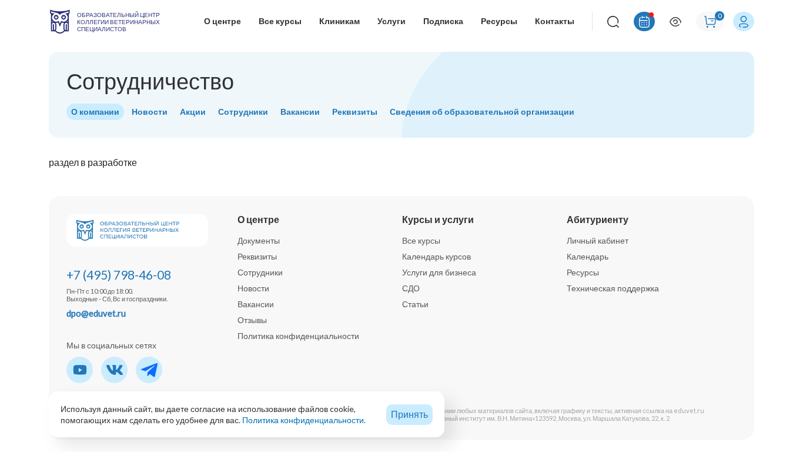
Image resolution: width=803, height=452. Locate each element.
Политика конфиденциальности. (304, 420)
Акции (193, 112)
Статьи (415, 304)
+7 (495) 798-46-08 (118, 274)
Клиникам (339, 21)
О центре (222, 21)
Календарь (587, 256)
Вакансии (300, 112)
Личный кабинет (597, 240)
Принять (409, 414)
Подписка (443, 21)
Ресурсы (499, 21)
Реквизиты (354, 112)
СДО (411, 288)
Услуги (391, 21)
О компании (95, 112)
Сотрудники (243, 112)
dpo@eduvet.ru (96, 313)
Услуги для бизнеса (439, 272)
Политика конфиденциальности (298, 336)
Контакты (554, 21)
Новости (150, 112)
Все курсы (280, 21)
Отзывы (252, 320)
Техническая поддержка (613, 288)
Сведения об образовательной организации (482, 112)
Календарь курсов (436, 256)
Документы (258, 240)
